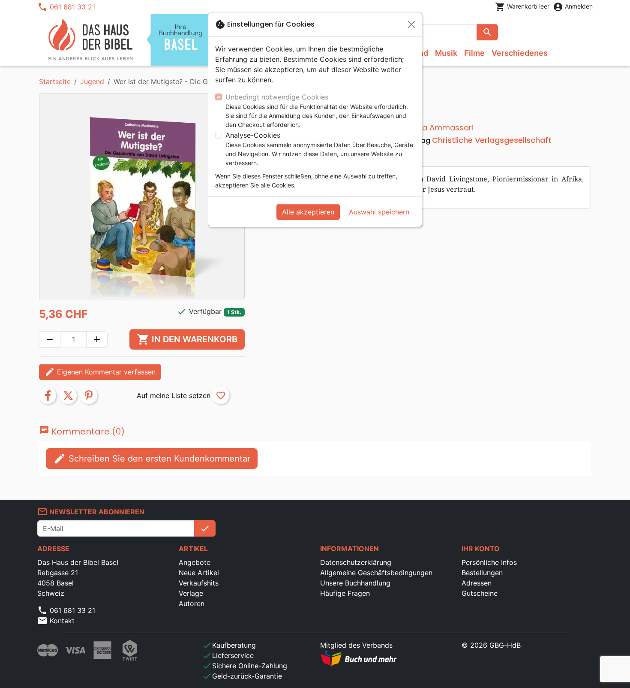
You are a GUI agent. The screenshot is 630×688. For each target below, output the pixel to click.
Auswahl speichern (379, 212)
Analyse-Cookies (252, 135)
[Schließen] (411, 24)
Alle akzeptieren (308, 212)
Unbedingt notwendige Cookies (276, 97)
